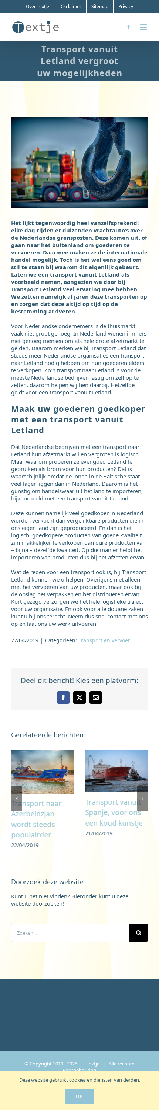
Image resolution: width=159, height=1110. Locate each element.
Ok (79, 1096)
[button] (16, 799)
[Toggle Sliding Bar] (129, 27)
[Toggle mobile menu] (144, 27)
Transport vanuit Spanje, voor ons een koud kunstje (114, 812)
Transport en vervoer (104, 640)
